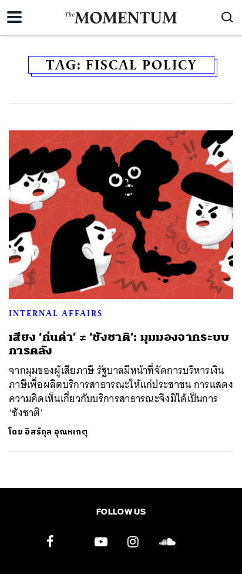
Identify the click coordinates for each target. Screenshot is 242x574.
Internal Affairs (56, 313)
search (227, 17)
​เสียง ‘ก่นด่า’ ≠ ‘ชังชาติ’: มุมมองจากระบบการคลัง (119, 344)
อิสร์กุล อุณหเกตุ (56, 432)
